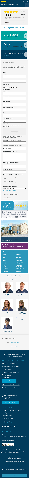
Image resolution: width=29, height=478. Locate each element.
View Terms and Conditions (9, 190)
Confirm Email (6, 96)
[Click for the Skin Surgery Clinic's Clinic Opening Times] (14, 39)
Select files (14, 132)
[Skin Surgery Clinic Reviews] (3, 1)
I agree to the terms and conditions (11, 194)
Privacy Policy (12, 461)
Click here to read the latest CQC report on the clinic (13, 246)
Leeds (4, 178)
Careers (7, 461)
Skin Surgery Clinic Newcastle (10, 385)
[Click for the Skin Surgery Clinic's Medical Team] (14, 58)
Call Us (26, 1)
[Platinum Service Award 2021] (14, 218)
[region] (14, 472)
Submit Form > (7, 197)
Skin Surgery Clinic (10, 5)
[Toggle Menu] (27, 5)
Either (4, 184)
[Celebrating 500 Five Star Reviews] (14, 209)
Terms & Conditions (19, 461)
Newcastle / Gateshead (8, 181)
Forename (5, 74)
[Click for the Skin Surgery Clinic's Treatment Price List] (14, 49)
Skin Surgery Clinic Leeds (9, 363)
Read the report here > (8, 440)
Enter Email (5, 91)
